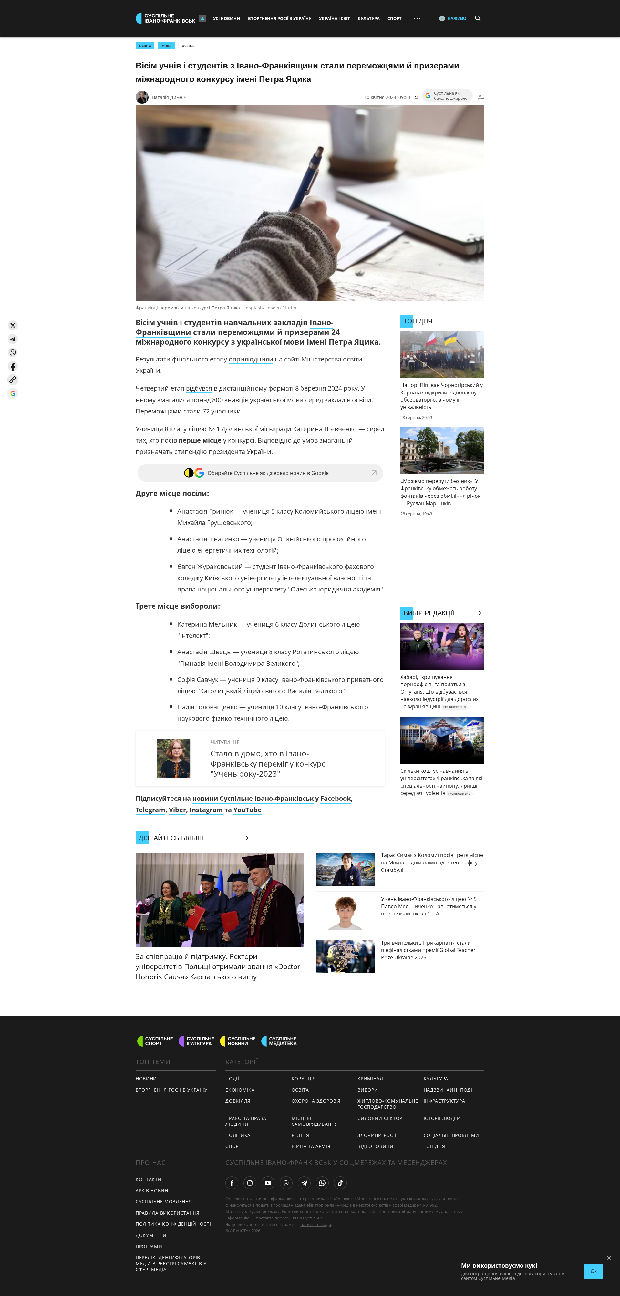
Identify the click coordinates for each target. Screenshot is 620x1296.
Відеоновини (375, 1146)
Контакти (149, 1179)
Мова (166, 45)
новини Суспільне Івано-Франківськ (253, 798)
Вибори (367, 1090)
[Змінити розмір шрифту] (481, 97)
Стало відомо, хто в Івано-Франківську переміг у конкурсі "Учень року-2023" (269, 763)
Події (232, 1078)
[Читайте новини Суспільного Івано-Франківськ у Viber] (286, 1182)
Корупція (304, 1078)
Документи (151, 1235)
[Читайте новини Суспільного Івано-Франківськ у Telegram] (304, 1182)
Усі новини (226, 18)
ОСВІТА (145, 45)
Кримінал (370, 1078)
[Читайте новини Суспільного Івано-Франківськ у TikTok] (340, 1182)
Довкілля (238, 1101)
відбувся (199, 388)
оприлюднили (251, 359)
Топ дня (434, 1146)
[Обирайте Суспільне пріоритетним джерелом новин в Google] (12, 393)
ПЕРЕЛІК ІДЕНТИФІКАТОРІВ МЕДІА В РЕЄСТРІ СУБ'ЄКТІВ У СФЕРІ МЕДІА (171, 1263)
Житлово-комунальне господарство (387, 1104)
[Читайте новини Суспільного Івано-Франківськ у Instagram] (249, 1182)
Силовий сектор (379, 1118)
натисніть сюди (315, 1224)
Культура (369, 18)
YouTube (247, 809)
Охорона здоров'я (316, 1101)
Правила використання (168, 1213)
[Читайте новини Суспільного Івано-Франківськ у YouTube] (268, 1182)
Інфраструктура (444, 1101)
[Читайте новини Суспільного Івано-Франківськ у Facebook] (231, 1182)
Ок (594, 1271)
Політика (238, 1135)
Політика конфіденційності (173, 1224)
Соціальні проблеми (452, 1135)
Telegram (150, 809)
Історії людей (442, 1118)
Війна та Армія (311, 1146)
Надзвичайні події (449, 1090)
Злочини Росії (376, 1135)
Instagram (206, 809)
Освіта (188, 45)
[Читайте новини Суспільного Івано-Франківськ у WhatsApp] (322, 1182)
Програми (149, 1246)
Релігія (300, 1135)
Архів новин (152, 1190)
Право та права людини (245, 1121)
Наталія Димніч (169, 97)
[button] (12, 325)
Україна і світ (334, 18)
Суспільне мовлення (164, 1201)
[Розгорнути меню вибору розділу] (202, 18)
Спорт (395, 18)
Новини (146, 1078)
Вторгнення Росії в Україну (279, 18)
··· (417, 18)
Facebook (335, 798)
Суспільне (313, 1218)
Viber (177, 809)
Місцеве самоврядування (315, 1121)
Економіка (239, 1090)
